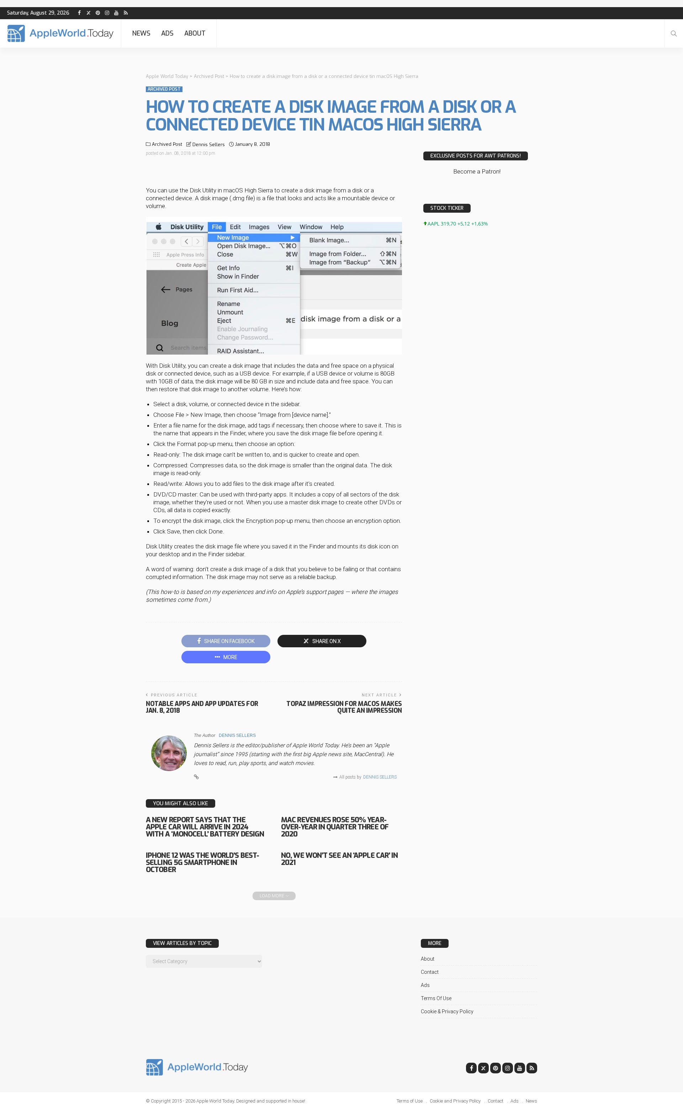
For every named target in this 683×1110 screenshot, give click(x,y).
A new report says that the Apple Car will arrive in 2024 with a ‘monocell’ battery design (205, 827)
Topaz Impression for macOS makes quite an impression (344, 707)
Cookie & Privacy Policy (447, 1011)
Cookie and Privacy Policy (455, 1101)
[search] (674, 33)
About (195, 33)
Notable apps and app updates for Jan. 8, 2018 (202, 707)
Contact (430, 972)
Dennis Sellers (208, 145)
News (141, 33)
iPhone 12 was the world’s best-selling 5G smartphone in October (202, 863)
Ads (167, 33)
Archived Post (164, 89)
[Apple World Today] (60, 33)
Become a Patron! (477, 171)
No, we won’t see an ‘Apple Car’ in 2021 (339, 859)
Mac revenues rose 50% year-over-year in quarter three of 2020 (334, 827)
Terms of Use (436, 998)
